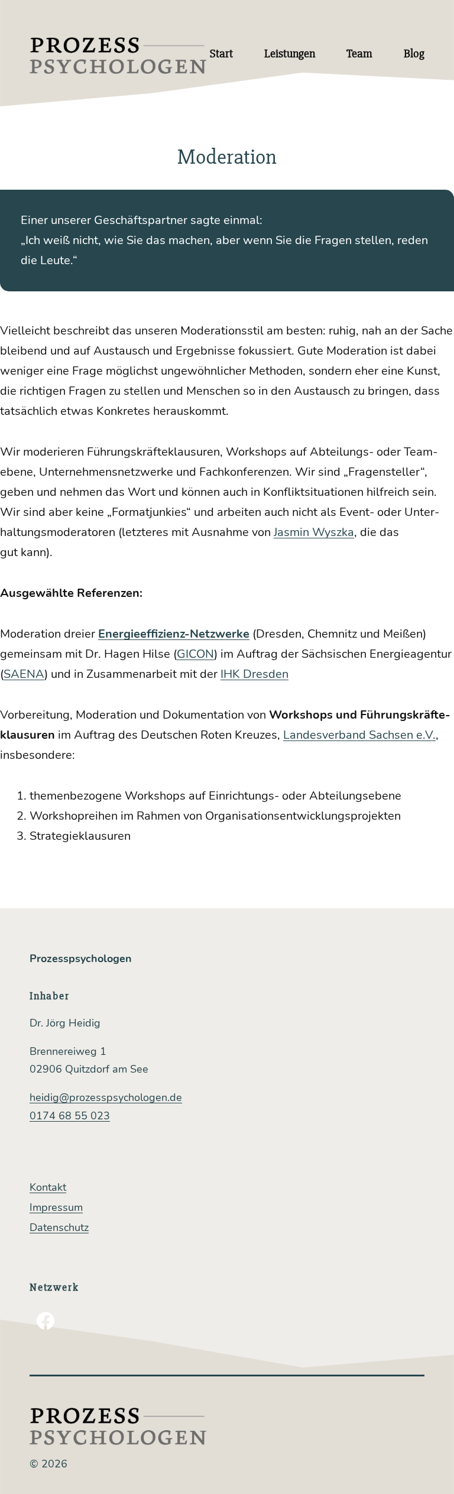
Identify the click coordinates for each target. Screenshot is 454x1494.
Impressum (56, 1207)
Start (221, 53)
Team (359, 53)
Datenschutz (59, 1227)
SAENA (24, 674)
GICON (195, 654)
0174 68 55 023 (70, 1116)
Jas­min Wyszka (314, 532)
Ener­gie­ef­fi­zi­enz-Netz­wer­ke (173, 634)
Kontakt (48, 1187)
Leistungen (289, 53)
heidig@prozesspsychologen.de (106, 1097)
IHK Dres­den (254, 674)
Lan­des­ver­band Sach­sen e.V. (359, 735)
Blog (414, 53)
